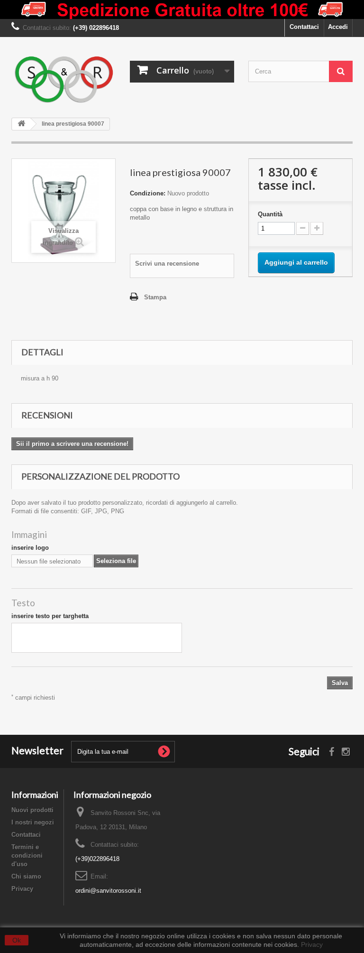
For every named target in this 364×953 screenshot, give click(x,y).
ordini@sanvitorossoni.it (108, 890)
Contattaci (304, 26)
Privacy (22, 888)
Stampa (155, 297)
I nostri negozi (32, 822)
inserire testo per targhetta (50, 616)
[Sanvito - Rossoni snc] (63, 79)
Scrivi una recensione (167, 263)
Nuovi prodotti (32, 810)
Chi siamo (26, 876)
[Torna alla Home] (21, 124)
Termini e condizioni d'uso (27, 855)
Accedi (338, 26)
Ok (16, 940)
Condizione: (147, 193)
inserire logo (30, 547)
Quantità (270, 214)
